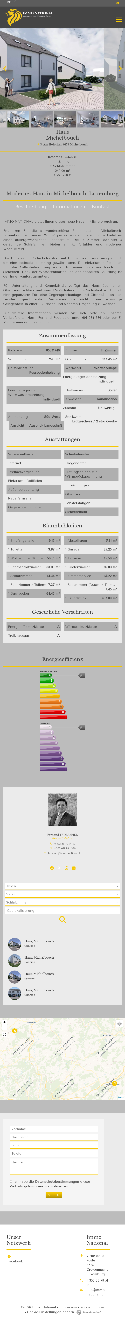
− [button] (4, 1027)
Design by (92, 1312)
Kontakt (101, 207)
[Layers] (119, 1023)
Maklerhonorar (92, 1307)
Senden (53, 1195)
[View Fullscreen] (4, 1034)
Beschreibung (30, 207)
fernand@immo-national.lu (64, 853)
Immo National (97, 1240)
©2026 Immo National (38, 1307)
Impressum (68, 1307)
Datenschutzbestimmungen (57, 1181)
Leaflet (121, 1097)
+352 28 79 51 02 (64, 843)
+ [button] (4, 1022)
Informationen (68, 207)
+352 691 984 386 (65, 848)
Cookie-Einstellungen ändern (50, 1312)
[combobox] (62, 886)
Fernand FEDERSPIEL (62, 834)
